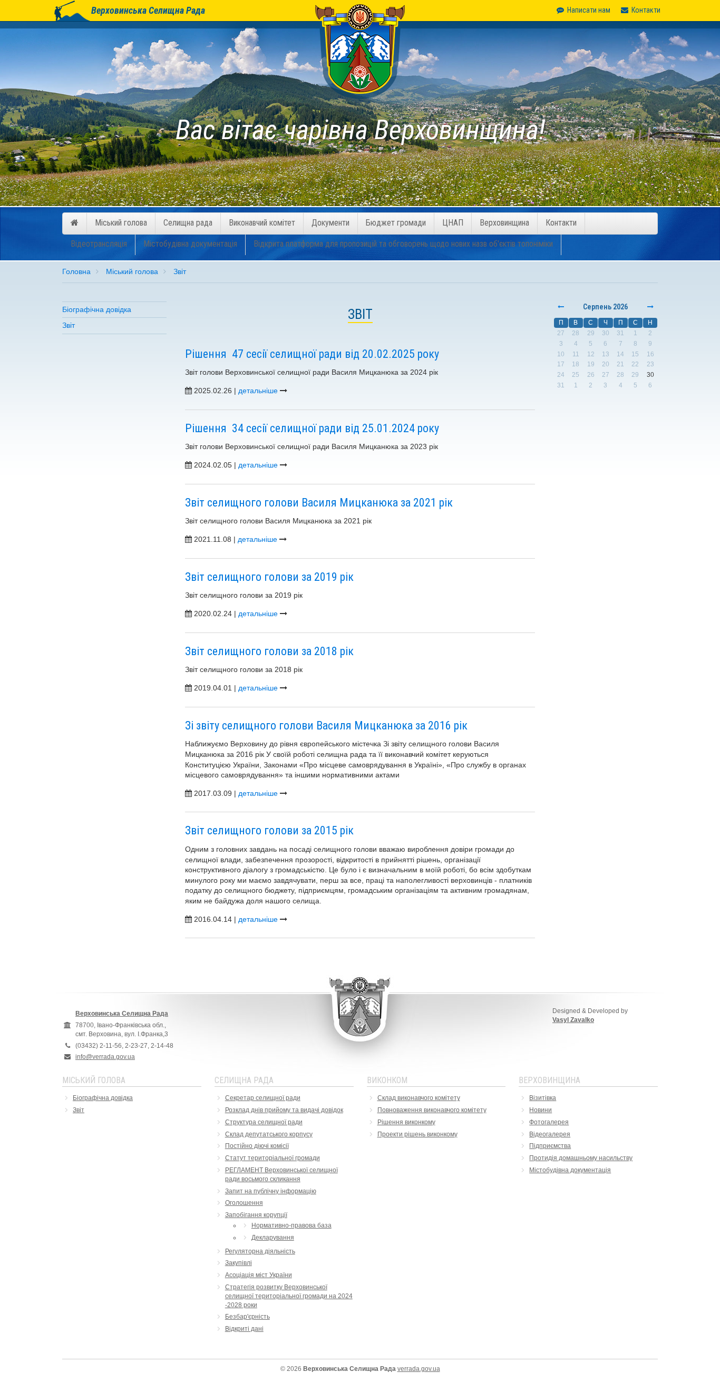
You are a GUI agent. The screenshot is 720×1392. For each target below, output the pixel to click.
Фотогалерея (549, 1122)
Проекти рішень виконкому (417, 1134)
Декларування (272, 1237)
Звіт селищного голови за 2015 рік (269, 830)
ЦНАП (452, 223)
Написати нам (588, 10)
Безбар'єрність (247, 1316)
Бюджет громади (396, 223)
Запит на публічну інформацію (270, 1191)
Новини (540, 1110)
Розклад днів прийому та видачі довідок (284, 1110)
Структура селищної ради (264, 1122)
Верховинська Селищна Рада (148, 10)
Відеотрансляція (99, 244)
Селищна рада (187, 223)
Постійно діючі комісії (257, 1146)
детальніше (258, 390)
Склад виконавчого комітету (418, 1098)
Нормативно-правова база (291, 1225)
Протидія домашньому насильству (581, 1158)
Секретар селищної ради (262, 1098)
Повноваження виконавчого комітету (432, 1110)
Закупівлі (238, 1263)
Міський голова (121, 223)
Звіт (179, 271)
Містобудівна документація (190, 244)
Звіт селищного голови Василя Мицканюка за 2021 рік (319, 502)
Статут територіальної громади (272, 1158)
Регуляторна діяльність (260, 1251)
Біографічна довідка (96, 309)
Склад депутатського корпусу (269, 1134)
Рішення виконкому (406, 1122)
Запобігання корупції (256, 1215)
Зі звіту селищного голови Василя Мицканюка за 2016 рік (326, 725)
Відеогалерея (549, 1134)
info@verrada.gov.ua (105, 1056)
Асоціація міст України (258, 1275)
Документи (330, 223)
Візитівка (542, 1098)
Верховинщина (504, 223)
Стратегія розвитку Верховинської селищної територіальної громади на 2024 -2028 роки (289, 1296)
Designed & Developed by (590, 1015)
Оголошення (244, 1202)
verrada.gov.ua (418, 1368)
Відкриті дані (244, 1328)
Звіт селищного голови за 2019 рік (269, 576)
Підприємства (550, 1146)
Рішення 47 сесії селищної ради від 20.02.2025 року (312, 354)
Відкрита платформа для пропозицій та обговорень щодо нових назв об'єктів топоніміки (403, 244)
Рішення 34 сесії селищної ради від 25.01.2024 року (312, 428)
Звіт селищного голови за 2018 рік (269, 651)
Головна (76, 271)
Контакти (645, 10)
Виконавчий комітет (262, 223)
